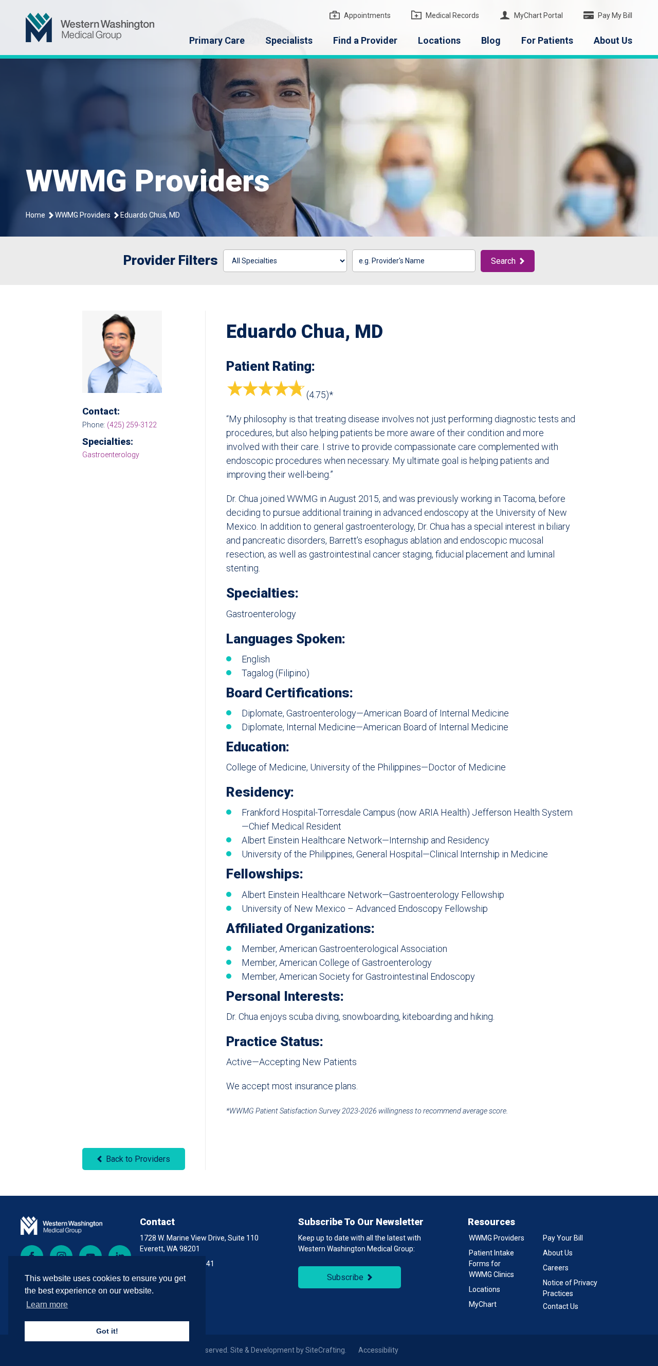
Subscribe (345, 1277)
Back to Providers (138, 1159)
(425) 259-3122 (132, 425)
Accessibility (378, 1350)
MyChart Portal (538, 15)
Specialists (289, 40)
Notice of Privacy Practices (570, 1288)
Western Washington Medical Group (90, 27)
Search (503, 261)
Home (35, 215)
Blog (491, 40)
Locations (439, 40)
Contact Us (560, 1306)
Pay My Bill (615, 15)
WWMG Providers (83, 215)
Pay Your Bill (563, 1238)
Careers (556, 1268)
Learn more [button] (47, 1304)
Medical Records (452, 15)
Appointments (367, 15)
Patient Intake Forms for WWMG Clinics (491, 1264)
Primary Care (217, 40)
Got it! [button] (107, 1331)
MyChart (483, 1304)
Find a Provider (365, 40)
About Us (613, 40)
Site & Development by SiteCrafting (287, 1350)
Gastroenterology (110, 455)
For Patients (547, 40)
